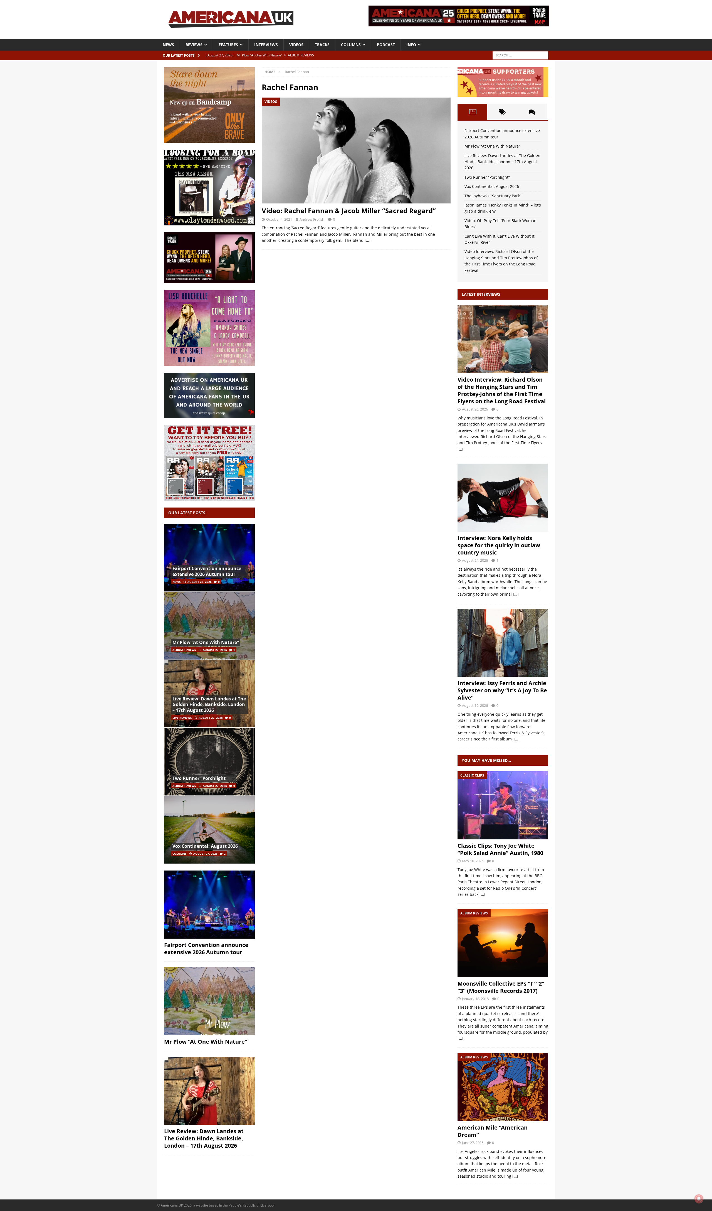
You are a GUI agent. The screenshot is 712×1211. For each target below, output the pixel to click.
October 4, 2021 (279, 219)
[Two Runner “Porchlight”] (209, 761)
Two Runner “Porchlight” (200, 778)
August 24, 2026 (475, 560)
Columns (351, 44)
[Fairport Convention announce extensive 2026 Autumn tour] (209, 558)
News (168, 44)
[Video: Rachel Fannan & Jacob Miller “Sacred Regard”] (356, 150)
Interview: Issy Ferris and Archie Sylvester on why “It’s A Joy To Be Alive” (502, 690)
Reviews (194, 44)
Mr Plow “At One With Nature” (205, 642)
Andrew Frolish (312, 219)
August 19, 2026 (475, 705)
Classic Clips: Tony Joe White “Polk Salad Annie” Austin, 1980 (500, 849)
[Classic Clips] (503, 805)
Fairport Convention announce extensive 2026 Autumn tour (206, 571)
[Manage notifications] (698, 1198)
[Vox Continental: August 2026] (209, 829)
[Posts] (472, 112)
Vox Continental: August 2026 (205, 846)
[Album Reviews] (503, 943)
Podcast (386, 44)
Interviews (266, 44)
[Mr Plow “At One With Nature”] (209, 625)
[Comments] (532, 112)
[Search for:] (520, 55)
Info (411, 44)
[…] (367, 240)
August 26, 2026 (475, 409)
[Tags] (502, 112)
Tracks (322, 44)
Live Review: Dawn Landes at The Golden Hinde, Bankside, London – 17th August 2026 (209, 704)
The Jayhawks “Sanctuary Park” (492, 195)
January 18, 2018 (475, 998)
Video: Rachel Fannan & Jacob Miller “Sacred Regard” (349, 210)
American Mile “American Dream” (493, 1131)
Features (228, 44)
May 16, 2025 (472, 860)
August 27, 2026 (199, 582)
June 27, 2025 (472, 1142)
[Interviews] (503, 339)
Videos (296, 44)
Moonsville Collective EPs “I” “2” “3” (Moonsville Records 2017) (501, 987)
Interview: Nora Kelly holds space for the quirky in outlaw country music (499, 545)
